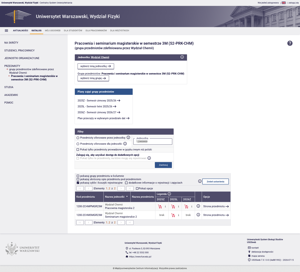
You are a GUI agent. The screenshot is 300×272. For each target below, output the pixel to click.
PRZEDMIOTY (12, 66)
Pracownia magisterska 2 (119, 208)
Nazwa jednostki (115, 196)
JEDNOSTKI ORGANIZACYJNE (21, 58)
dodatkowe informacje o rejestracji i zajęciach (155, 182)
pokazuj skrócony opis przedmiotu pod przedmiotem (110, 179)
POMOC (8, 102)
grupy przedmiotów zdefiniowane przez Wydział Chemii (31, 71)
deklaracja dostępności (262, 252)
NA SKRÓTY (11, 42)
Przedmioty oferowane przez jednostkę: (103, 137)
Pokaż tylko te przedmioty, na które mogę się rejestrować (113, 158)
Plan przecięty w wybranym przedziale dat (101, 118)
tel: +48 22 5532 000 (139, 252)
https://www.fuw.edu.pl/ (140, 256)
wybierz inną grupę (91, 78)
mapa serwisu (258, 256)
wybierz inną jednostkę (93, 66)
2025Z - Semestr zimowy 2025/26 (97, 100)
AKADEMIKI (11, 95)
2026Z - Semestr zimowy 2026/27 (97, 112)
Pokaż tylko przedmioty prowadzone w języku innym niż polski (116, 149)
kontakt (255, 248)
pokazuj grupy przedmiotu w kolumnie (102, 176)
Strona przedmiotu (214, 206)
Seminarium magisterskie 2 (121, 216)
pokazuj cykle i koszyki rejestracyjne (101, 182)
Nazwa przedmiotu (143, 196)
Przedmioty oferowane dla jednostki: (101, 143)
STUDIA (8, 87)
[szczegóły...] (165, 206)
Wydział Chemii (100, 57)
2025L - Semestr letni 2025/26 (95, 106)
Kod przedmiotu (85, 196)
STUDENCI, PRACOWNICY (19, 50)
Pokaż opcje (146, 188)
